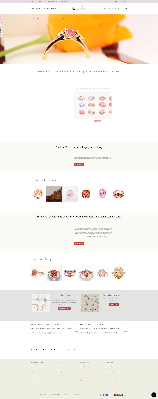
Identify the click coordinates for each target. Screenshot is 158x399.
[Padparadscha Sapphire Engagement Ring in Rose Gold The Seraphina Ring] (102, 273)
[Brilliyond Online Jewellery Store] (79, 8)
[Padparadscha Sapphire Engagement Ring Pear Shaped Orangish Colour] (86, 273)
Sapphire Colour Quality (110, 369)
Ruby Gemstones (84, 380)
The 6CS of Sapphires (110, 366)
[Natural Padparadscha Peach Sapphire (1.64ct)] (70, 194)
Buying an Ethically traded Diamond (113, 378)
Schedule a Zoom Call (1, 29)
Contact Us (33, 366)
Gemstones (106, 8)
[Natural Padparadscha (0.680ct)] (102, 194)
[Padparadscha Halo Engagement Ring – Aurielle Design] (38, 273)
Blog (32, 372)
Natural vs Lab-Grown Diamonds (112, 380)
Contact (124, 8)
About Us (33, 369)
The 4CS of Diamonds (110, 375)
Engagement (35, 8)
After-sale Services (60, 375)
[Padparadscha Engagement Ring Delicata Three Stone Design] (54, 273)
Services (59, 363)
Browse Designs (64, 308)
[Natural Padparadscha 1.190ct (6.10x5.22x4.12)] (54, 194)
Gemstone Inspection (60, 366)
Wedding (45, 8)
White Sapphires (84, 375)
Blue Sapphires (83, 366)
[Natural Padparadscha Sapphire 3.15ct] (86, 194)
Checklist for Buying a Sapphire (112, 372)
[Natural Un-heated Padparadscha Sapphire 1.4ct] (38, 194)
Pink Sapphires (83, 369)
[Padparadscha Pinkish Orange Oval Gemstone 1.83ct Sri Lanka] (118, 194)
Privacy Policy (34, 375)
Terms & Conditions (35, 378)
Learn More (79, 164)
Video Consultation (60, 369)
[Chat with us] (153, 394)
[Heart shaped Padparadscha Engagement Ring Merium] (70, 273)
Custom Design (59, 372)
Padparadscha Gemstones (86, 378)
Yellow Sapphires (84, 372)
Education (115, 8)
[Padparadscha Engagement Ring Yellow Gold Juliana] (118, 273)
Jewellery (54, 8)
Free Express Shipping (61, 378)
